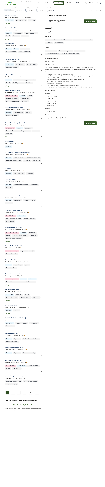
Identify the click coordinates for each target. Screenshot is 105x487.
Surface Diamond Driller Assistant (14, 227)
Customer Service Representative (14, 274)
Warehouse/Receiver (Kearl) (12, 90)
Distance (17, 8)
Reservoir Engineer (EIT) (11, 333)
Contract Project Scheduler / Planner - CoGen (17, 195)
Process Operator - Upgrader (12, 59)
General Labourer (9, 141)
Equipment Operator (10, 179)
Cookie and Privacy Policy (10, 410)
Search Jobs (59, 3)
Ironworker (8, 168)
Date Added (49, 8)
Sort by (5, 8)
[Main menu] (100, 3)
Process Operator (9, 43)
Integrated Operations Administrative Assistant (17, 152)
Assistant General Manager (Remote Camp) (16, 123)
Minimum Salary (41, 8)
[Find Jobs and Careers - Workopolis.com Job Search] (11, 3)
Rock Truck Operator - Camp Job (13, 210)
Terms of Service (30, 408)
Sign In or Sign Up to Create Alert (24, 405)
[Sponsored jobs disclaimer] (100, 10)
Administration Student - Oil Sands (14, 107)
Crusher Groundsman (10, 15)
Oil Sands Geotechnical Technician (14, 246)
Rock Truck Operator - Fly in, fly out (14, 360)
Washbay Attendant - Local (12, 289)
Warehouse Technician (11, 28)
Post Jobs (80, 3)
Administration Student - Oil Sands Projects (16, 318)
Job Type (28, 8)
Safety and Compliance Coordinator (14, 376)
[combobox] (27, 3)
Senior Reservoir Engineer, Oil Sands (14, 347)
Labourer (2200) (9, 75)
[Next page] (37, 392)
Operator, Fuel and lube (11, 305)
